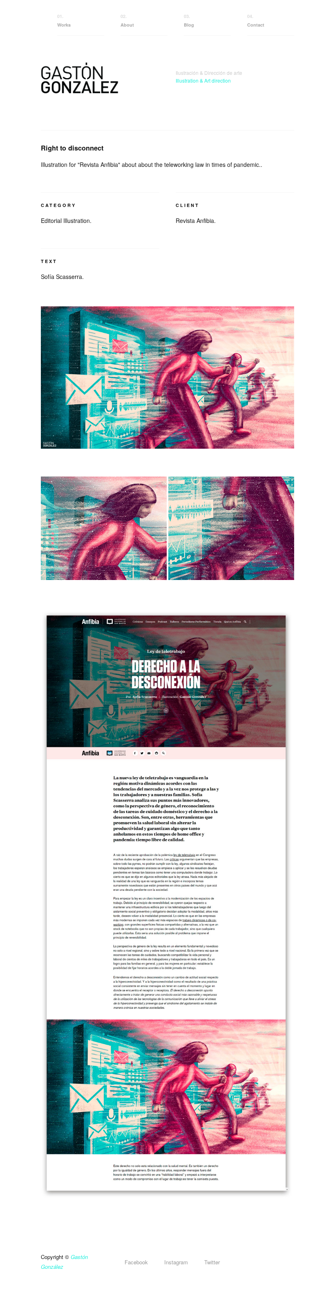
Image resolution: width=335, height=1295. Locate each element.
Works (64, 20)
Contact (255, 20)
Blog (189, 20)
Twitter (212, 1262)
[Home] (100, 89)
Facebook (136, 1262)
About (127, 20)
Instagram (176, 1262)
